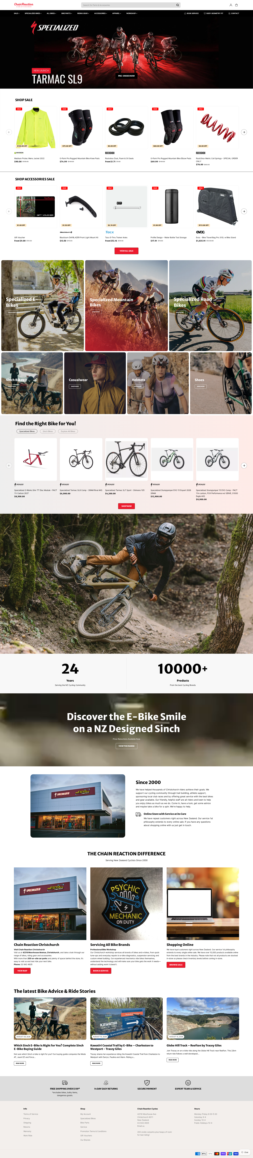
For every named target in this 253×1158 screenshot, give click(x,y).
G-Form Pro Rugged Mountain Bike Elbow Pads (171, 158)
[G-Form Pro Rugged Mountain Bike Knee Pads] (81, 127)
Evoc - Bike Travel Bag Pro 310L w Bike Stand (216, 237)
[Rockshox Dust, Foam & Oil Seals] (126, 127)
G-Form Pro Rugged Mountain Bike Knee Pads (79, 158)
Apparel (116, 13)
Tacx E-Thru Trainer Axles (116, 237)
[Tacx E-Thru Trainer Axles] (126, 206)
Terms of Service (30, 1114)
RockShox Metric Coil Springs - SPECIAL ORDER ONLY (217, 159)
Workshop (131, 13)
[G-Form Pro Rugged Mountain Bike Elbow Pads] (172, 127)
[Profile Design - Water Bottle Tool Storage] (172, 206)
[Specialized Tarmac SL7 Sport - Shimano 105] (126, 459)
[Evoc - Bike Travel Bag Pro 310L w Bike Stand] (217, 206)
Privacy (26, 1118)
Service (83, 1127)
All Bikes (51, 13)
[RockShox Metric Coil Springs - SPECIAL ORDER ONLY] (217, 127)
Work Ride (27, 1135)
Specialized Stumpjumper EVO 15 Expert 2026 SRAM (171, 491)
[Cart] (236, 5)
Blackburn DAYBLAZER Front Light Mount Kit (79, 237)
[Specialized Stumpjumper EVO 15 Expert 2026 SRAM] (172, 459)
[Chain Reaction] (24, 5)
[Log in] (230, 5)
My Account (85, 1114)
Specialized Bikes (32, 13)
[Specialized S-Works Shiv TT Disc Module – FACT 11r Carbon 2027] (35, 459)
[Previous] (9, 132)
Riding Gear (82, 13)
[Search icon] (178, 5)
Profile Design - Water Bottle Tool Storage (169, 237)
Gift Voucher (19, 237)
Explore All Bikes (68, 431)
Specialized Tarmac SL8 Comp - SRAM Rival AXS (81, 490)
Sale (16, 13)
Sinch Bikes (48, 431)
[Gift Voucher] (35, 206)
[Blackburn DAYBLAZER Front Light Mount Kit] (81, 206)
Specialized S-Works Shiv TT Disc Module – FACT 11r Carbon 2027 (35, 491)
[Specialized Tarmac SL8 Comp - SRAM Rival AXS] (81, 459)
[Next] (244, 132)
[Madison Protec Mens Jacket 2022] (35, 127)
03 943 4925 (143, 1123)
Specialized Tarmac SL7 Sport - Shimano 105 (125, 490)
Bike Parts (66, 13)
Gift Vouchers (86, 1135)
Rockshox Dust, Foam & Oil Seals (119, 158)
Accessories (100, 13)
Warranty (27, 1131)
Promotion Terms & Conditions (93, 1131)
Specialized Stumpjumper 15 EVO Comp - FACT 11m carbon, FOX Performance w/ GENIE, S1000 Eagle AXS (217, 493)
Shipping (27, 1123)
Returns (26, 1127)
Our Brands (85, 1140)
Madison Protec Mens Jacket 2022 (29, 158)
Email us (140, 1126)
